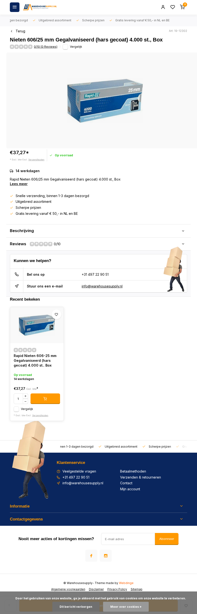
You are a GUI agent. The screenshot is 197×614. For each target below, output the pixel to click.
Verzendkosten (36, 159)
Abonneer (166, 539)
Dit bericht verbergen (76, 606)
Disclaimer (96, 589)
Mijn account (130, 489)
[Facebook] (91, 556)
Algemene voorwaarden (68, 589)
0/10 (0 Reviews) (45, 46)
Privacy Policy (117, 589)
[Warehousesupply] (40, 7)
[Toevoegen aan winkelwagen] (45, 398)
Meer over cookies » (126, 606)
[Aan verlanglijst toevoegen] (56, 314)
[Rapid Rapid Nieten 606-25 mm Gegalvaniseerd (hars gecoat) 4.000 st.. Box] (37, 325)
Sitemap (136, 589)
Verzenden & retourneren (140, 477)
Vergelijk (76, 46)
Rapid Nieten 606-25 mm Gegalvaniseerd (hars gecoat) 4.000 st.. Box (35, 360)
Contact (126, 483)
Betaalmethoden (133, 471)
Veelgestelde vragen (79, 471)
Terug (20, 31)
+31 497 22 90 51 (95, 274)
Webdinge (126, 583)
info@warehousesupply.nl (102, 286)
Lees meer (19, 184)
